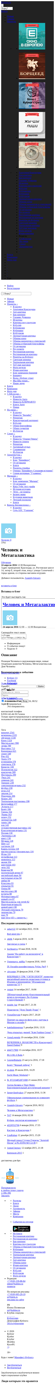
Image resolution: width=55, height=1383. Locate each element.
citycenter (11, 971)
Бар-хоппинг (25, 178)
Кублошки (24, 193)
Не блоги (17, 1233)
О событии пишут (16, 646)
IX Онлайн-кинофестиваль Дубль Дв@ (26, 966)
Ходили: (6, 540)
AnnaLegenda (13, 1037)
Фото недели (25, 230)
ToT (9, 1115)
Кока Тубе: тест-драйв (24, 486)
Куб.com (23, 188)
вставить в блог (9, 585)
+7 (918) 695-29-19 (16, 1294)
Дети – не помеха (21, 492)
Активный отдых (21, 447)
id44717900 (12, 1050)
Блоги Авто (19, 404)
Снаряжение (19, 449)
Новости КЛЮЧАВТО (24, 402)
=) (8, 1347)
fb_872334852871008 (17, 1080)
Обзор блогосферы (22, 425)
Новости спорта (21, 441)
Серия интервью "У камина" (27, 473)
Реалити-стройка (21, 468)
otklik (9, 939)
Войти (41, 686)
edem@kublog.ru (15, 1284)
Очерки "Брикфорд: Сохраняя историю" (33, 470)
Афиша (10, 301)
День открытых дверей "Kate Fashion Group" (29, 1032)
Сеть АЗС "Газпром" (23, 510)
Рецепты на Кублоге (29, 220)
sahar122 (11, 929)
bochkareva (12, 949)
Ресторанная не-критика (31, 217)
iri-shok (10, 1070)
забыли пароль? (9, 698)
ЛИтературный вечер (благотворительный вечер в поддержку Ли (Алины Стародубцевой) (28, 997)
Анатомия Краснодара (30, 172)
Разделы (17, 1200)
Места (16, 1214)
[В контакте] (8, 1315)
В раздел (17, 306)
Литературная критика (30, 199)
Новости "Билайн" (22, 415)
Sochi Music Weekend (17, 1075)
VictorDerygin (13, 1015)
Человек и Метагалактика (20, 1110)
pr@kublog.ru (13, 1310)
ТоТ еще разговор (28, 228)
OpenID (5, 686)
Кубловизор (25, 191)
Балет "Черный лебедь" (18, 1065)
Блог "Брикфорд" (21, 460)
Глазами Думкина (28, 180)
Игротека (23, 183)
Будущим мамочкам (23, 497)
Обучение (6, 562)
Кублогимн (12, 1318)
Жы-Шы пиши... (21, 380)
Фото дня (11, 391)
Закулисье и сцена (16, 944)
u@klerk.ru (12, 1297)
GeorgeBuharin (14, 1060)
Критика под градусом (30, 186)
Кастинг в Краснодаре (18, 1130)
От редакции (25, 209)
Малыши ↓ (12, 476)
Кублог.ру (6, 2)
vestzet (10, 989)
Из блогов (18, 431)
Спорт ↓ (11, 433)
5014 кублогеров (15, 1323)
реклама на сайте (15, 1299)
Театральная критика (29, 225)
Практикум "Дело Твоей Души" (23, 1010)
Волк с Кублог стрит (23, 378)
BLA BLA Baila (14, 1055)
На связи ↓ (12, 410)
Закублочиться (14, 1365)
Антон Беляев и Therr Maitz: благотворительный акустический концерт (28, 1086)
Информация (13, 643)
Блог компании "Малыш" (25, 481)
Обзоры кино (25, 201)
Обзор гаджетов (21, 428)
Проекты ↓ (12, 304)
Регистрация (13, 288)
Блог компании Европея (25, 373)
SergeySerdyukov (15, 1092)
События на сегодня (23, 1222)
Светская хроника (28, 223)
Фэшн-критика (26, 233)
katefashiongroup (15, 1027)
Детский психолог (22, 499)
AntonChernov (14, 1148)
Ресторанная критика (29, 215)
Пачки (16, 407)
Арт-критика (25, 175)
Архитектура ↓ (14, 455)
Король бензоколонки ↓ (19, 505)
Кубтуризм (24, 196)
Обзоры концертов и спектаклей (35, 204)
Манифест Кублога (23, 1357)
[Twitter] (9, 1315)
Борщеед (17, 375)
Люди (16, 1206)
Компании (12, 388)
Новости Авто (20, 399)
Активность (19, 1208)
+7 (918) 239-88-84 (16, 1281)
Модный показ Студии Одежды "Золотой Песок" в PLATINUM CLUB (28, 1141)
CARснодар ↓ (14, 394)
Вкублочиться (14, 1367)
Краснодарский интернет (25, 420)
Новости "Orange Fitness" (25, 439)
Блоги (10, 386)
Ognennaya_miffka (16, 961)
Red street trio (13, 934)
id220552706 (13, 1125)
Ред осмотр (24, 212)
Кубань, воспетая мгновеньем (22, 1120)
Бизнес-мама (19, 494)
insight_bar (12, 1005)
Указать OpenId (8, 683)
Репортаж (18, 417)
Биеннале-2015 (14, 1153)
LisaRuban (12, 1135)
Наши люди (19, 383)
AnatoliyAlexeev (33, 578)
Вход (25, 701)
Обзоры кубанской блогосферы (34, 207)
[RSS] (14, 1315)
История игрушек (22, 489)
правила (11, 1286)
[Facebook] (7, 1315)
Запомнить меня (12, 701)
